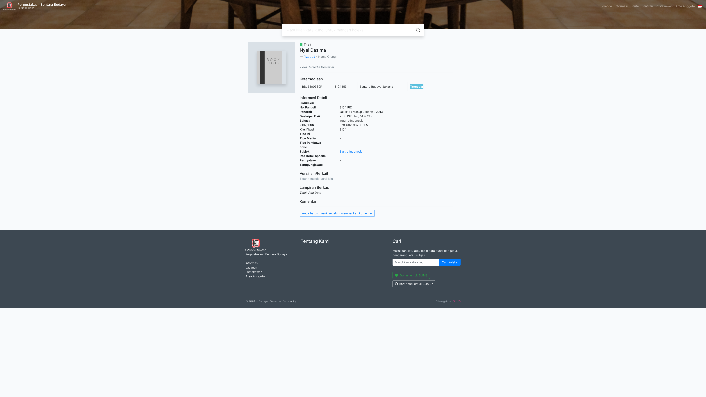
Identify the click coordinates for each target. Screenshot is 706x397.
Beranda (606, 6)
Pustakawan (664, 6)
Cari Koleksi (450, 262)
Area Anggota (685, 6)
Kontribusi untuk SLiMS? (416, 284)
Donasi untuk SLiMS (413, 275)
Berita (635, 6)
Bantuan (647, 6)
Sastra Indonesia (351, 151)
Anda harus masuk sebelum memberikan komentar (337, 213)
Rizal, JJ (309, 56)
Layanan (251, 267)
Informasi (621, 6)
